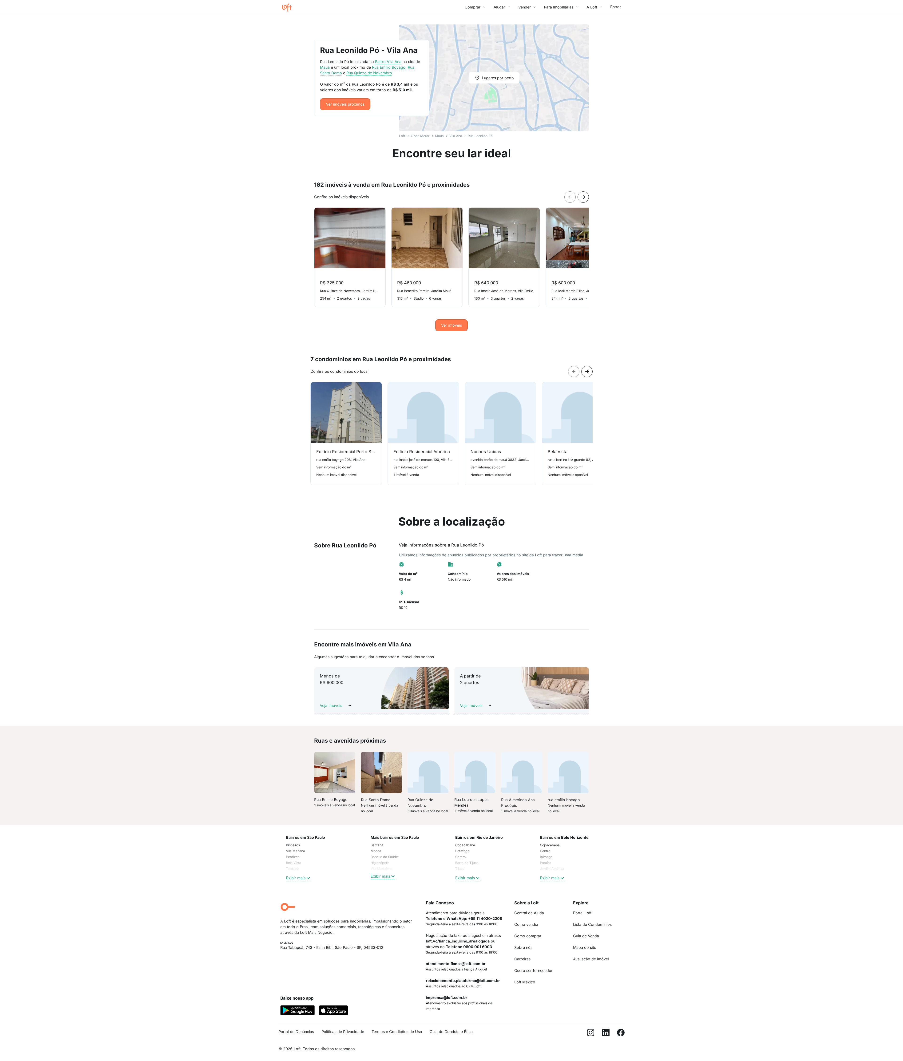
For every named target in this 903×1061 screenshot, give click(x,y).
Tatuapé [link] (292, 869)
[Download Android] (297, 1011)
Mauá (439, 136)
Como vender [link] (526, 924)
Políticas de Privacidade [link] (342, 1031)
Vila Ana (455, 136)
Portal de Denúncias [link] (296, 1031)
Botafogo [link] (462, 851)
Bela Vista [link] (293, 863)
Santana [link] (377, 845)
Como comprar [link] (527, 936)
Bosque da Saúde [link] (384, 857)
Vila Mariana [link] (295, 851)
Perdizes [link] (292, 857)
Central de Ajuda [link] (529, 913)
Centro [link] (460, 857)
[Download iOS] (333, 1011)
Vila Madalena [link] (381, 869)
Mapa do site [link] (584, 947)
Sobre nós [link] (523, 947)
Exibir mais (295, 877)
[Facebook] (621, 1033)
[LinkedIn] (606, 1033)
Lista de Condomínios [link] (592, 924)
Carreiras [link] (522, 959)
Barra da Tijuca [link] (467, 863)
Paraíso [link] (545, 863)
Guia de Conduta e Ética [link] (451, 1031)
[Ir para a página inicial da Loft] (288, 7)
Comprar (472, 7)
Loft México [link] (524, 982)
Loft (402, 136)
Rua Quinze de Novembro (369, 73)
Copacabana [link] (465, 845)
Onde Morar (420, 136)
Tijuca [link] (459, 869)
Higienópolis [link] (380, 863)
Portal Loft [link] (582, 913)
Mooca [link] (376, 851)
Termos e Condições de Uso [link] (397, 1031)
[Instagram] (590, 1033)
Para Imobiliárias (558, 7)
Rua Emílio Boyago (388, 67)
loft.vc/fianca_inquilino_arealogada (458, 941)
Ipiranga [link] (546, 857)
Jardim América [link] (552, 869)
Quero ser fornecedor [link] (533, 970)
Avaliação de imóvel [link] (591, 959)
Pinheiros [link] (293, 845)
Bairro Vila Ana (388, 61)
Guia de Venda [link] (586, 936)
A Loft (591, 7)
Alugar (499, 7)
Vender (524, 7)
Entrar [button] (615, 6)
